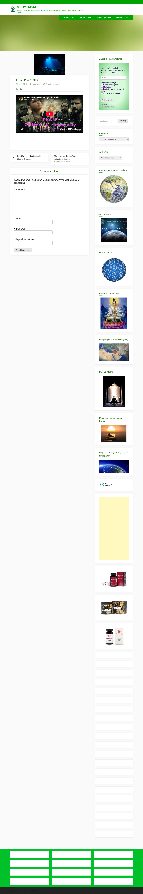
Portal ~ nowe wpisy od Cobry (112, 90)
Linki (90, 17)
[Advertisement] (114, 528)
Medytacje (107, 87)
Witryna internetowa (24, 239)
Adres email (21, 229)
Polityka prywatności (104, 17)
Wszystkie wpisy (110, 85)
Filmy (21, 89)
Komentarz (20, 189)
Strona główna (69, 17)
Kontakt (82, 17)
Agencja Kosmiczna (111, 93)
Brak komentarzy (53, 84)
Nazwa (18, 218)
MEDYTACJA (26, 7)
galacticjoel (36, 84)
